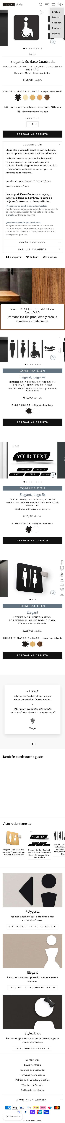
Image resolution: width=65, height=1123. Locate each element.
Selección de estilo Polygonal (32, 927)
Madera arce (25, 97)
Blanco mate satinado (36, 411)
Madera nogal (47, 97)
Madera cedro (40, 97)
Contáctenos (33, 1059)
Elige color (32, 405)
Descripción (32, 144)
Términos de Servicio (32, 1085)
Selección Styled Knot (32, 1048)
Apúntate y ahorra (31, 1100)
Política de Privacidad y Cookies (32, 1079)
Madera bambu (32, 97)
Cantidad (32, 118)
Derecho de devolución (32, 1069)
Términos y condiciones (32, 1074)
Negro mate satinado (18, 97)
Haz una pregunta (32, 249)
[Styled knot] (32, 1012)
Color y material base (32, 91)
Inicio (31, 54)
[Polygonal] (32, 890)
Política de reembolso (32, 1090)
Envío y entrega (32, 242)
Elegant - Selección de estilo (32, 988)
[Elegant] (32, 951)
